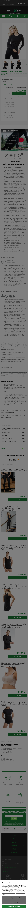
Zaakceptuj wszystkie (14, 906)
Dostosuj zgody (14, 902)
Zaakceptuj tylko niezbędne (14, 898)
